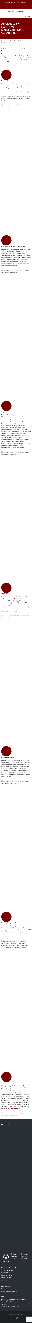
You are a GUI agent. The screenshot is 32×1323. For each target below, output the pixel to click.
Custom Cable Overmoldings (9, 1291)
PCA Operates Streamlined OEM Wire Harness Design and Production (16, 1303)
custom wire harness (24, 598)
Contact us (4, 1280)
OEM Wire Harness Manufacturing (10, 1306)
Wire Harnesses (5, 1286)
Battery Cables (5, 1289)
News (3, 1296)
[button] (26, 16)
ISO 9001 (7, 2)
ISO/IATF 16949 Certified (19, 2)
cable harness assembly (11, 1108)
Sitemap (18, 1319)
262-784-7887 (9, 1275)
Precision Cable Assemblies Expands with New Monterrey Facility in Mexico (13, 1300)
